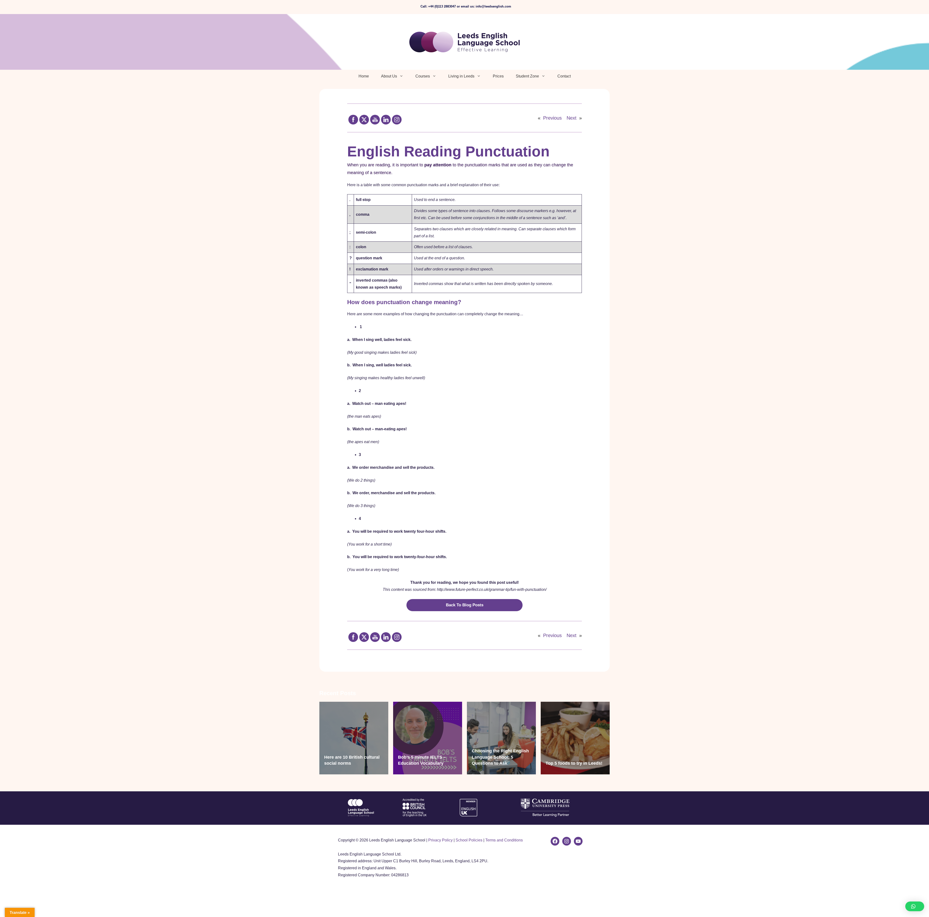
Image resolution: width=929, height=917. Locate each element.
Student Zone (527, 76)
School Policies (469, 840)
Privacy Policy (440, 840)
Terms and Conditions (504, 840)
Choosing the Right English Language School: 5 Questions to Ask (500, 756)
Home (364, 76)
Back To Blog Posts (464, 605)
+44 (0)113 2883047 (442, 6)
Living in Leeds (461, 76)
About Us (389, 76)
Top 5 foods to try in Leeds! (574, 763)
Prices (498, 76)
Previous (552, 118)
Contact (564, 76)
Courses (422, 76)
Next (572, 118)
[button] (914, 906)
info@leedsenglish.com (493, 6)
